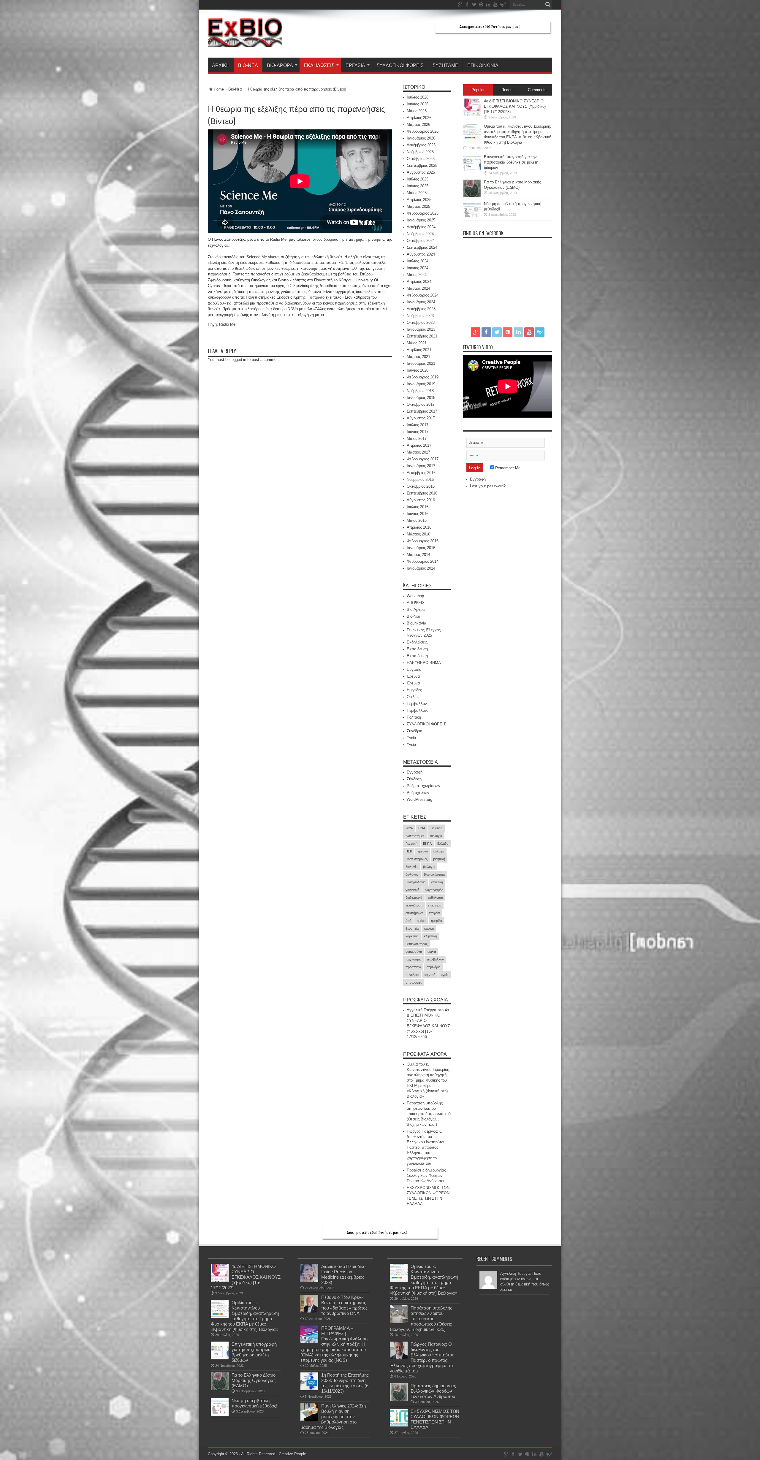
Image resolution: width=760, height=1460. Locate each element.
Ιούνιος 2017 (417, 431)
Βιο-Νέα (248, 65)
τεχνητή (429, 974)
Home (219, 89)
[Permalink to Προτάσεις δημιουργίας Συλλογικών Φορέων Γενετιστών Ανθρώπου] (399, 1399)
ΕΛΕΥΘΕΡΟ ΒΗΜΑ (424, 662)
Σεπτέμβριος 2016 (422, 493)
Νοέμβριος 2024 (420, 234)
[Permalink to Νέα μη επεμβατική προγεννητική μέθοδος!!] (472, 217)
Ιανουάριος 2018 (421, 397)
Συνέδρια (414, 731)
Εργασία (355, 65)
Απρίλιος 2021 (419, 350)
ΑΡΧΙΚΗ (221, 65)
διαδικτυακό (414, 897)
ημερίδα (436, 920)
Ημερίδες (414, 690)
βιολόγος (412, 874)
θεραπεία (412, 928)
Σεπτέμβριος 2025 (422, 165)
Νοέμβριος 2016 (420, 479)
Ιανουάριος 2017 (421, 466)
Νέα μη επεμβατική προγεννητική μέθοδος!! (255, 1403)
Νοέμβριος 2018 (420, 391)
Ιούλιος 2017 (417, 425)
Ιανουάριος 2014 (421, 568)
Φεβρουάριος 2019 (422, 377)
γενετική (437, 882)
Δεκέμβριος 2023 (421, 309)
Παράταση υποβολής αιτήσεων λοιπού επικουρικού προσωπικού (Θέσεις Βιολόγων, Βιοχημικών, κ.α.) (429, 1114)
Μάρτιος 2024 (418, 288)
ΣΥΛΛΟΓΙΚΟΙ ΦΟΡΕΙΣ (400, 65)
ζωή (408, 920)
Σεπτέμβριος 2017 (422, 411)
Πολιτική (414, 717)
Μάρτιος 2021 (418, 356)
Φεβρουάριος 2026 (422, 131)
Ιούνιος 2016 (417, 513)
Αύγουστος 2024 (421, 254)
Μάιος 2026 (417, 111)
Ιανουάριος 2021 (421, 363)
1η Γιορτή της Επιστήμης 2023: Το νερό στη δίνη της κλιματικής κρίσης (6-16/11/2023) (345, 1383)
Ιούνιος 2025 (417, 186)
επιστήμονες (414, 913)
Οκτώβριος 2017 (421, 404)
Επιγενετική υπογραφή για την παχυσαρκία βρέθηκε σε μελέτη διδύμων (511, 162)
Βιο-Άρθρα (280, 65)
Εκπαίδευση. (418, 656)
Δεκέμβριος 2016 (421, 472)
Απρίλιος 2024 (419, 281)
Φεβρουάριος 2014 (422, 561)
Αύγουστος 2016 (421, 500)
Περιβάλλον (417, 703)
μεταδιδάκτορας (417, 944)
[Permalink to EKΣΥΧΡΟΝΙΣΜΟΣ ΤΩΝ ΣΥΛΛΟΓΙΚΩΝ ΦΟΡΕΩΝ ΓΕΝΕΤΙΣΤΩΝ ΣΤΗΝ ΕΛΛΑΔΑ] (399, 1425)
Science (436, 828)
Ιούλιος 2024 (417, 261)
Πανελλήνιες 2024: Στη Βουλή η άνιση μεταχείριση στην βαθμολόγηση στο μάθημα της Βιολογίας (333, 1416)
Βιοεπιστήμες (415, 836)
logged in (238, 359)
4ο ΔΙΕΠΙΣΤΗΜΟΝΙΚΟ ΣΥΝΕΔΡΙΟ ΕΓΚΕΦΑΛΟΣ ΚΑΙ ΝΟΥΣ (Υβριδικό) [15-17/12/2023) (515, 106)
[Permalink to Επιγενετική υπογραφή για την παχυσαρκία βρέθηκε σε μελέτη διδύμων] (472, 171)
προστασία (413, 967)
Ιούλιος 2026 (417, 97)
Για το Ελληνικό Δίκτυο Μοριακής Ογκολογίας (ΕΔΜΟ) (254, 1380)
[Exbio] (245, 43)
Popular (477, 90)
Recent (507, 90)
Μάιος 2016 (417, 520)
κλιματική (430, 936)
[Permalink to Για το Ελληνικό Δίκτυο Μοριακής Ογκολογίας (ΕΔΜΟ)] (472, 196)
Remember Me (507, 468)
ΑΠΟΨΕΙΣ (416, 602)
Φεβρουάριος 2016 (422, 541)
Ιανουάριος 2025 (421, 220)
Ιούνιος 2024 (417, 268)
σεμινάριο (433, 967)
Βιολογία (436, 836)
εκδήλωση (435, 897)
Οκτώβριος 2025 (421, 158)
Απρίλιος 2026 (419, 117)
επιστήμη (434, 905)
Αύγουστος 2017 (421, 418)
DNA (421, 828)
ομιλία (432, 951)
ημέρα (421, 920)
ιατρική (429, 928)
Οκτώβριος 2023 (421, 322)
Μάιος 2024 (417, 274)
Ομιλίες (413, 697)
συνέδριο (412, 974)
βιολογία (411, 866)
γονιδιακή (412, 890)
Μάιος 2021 (417, 343)
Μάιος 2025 (417, 193)
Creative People (292, 1454)
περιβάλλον (435, 959)
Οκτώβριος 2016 (421, 486)
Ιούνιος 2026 (417, 104)
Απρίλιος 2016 (419, 527)
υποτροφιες (414, 982)
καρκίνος (412, 936)
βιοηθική (439, 859)
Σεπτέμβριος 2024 (422, 247)
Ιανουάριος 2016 (421, 548)
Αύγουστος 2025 (421, 172)
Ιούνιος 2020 (417, 370)
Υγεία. (412, 744)
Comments (537, 90)
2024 (409, 828)
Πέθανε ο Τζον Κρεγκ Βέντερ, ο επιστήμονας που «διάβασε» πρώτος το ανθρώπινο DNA (344, 1305)
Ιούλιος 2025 (417, 179)
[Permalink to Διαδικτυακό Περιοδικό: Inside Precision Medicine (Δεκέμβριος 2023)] (309, 1280)
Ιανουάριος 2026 (421, 138)
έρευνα (423, 851)
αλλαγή (438, 851)
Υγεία (411, 737)
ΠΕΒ (409, 851)
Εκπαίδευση (417, 649)
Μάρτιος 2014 (418, 554)
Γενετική (411, 843)
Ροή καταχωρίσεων (423, 786)
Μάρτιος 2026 (418, 124)
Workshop (415, 596)
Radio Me (227, 324)
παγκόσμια (413, 959)
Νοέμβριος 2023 (420, 315)
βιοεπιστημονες (417, 859)
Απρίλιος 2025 (419, 199)
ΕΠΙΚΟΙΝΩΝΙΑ (482, 65)
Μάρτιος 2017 (418, 452)
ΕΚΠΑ (427, 843)
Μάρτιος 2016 (418, 534)
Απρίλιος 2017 (419, 445)
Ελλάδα (442, 843)
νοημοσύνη (414, 951)
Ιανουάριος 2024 (421, 302)
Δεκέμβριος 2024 (421, 227)
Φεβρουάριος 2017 (422, 459)
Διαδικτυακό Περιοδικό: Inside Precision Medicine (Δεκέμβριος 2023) (344, 1274)
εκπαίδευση (414, 905)
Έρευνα (413, 676)
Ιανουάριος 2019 (421, 384)
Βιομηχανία (416, 623)
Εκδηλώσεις (319, 65)
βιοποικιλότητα (434, 874)
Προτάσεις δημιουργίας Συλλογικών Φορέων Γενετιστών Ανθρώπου (426, 1175)
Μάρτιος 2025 (418, 206)
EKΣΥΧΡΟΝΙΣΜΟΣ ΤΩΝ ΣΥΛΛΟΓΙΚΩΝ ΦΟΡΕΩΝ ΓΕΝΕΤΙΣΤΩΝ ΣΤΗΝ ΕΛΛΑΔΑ (435, 1419)
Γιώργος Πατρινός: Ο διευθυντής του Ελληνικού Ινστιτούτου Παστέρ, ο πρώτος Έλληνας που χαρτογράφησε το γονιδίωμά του (426, 1147)
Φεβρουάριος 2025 (422, 213)
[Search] (547, 4)
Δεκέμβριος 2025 (421, 145)
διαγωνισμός (434, 890)
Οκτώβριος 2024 (421, 240)
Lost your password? (488, 486)
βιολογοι (429, 866)
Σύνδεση (414, 779)
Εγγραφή (414, 772)
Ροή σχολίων (418, 792)
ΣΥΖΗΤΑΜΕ (445, 65)
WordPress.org (419, 799)
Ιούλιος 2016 (417, 507)
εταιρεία (434, 913)
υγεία (444, 974)
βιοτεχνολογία (415, 882)
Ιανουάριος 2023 (421, 329)
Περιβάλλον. (417, 710)
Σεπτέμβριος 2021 (422, 336)
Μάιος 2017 (417, 438)
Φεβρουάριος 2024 (422, 295)
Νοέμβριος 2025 (420, 152)
